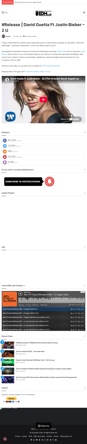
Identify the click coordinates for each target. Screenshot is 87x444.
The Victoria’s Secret (51, 66)
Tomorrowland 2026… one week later (30, 351)
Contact (18, 436)
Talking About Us (66, 436)
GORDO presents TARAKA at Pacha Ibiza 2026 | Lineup (37, 343)
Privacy (55, 436)
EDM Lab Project (39, 436)
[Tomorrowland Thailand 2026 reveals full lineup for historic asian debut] (8, 371)
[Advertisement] (43, 266)
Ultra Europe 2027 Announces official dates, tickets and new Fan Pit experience (46, 377)
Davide (8, 36)
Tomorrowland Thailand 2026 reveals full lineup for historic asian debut (43, 369)
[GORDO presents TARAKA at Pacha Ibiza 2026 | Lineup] (8, 345)
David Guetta (62, 51)
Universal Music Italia (35, 71)
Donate (49, 436)
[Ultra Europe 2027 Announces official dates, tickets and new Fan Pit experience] (8, 379)
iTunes (48, 71)
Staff (30, 436)
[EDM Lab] (43, 12)
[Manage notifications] (5, 439)
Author (24, 436)
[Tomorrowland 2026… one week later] (8, 353)
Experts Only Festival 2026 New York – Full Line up (35, 360)
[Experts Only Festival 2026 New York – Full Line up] (8, 362)
